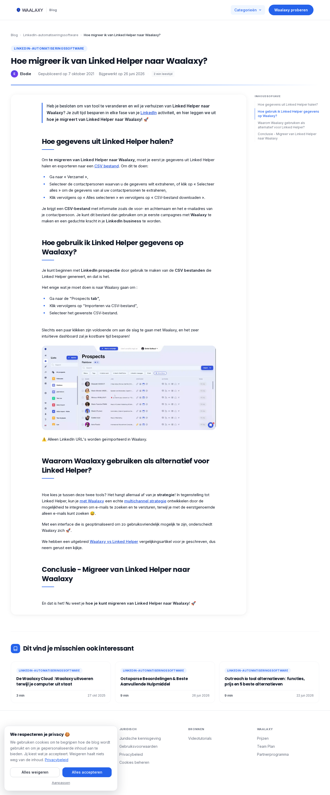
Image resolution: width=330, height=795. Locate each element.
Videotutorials (200, 738)
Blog (53, 10)
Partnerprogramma (273, 754)
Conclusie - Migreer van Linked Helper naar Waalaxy (287, 136)
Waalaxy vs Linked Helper (114, 541)
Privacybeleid (131, 754)
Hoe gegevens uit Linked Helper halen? (288, 104)
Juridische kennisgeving (140, 738)
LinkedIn (149, 112)
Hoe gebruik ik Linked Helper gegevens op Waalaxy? (288, 114)
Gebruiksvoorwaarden (138, 746)
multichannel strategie (145, 500)
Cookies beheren (134, 762)
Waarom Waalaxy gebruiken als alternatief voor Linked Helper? (281, 125)
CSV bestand (106, 165)
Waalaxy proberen (291, 10)
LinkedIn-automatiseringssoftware (50, 35)
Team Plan (266, 746)
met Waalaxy (92, 500)
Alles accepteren (87, 772)
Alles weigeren (35, 772)
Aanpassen (61, 783)
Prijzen (263, 738)
